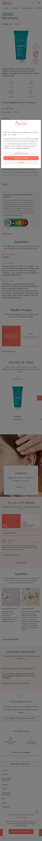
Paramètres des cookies (21, 153)
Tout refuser (21, 162)
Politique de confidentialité (22, 148)
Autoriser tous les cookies (21, 158)
